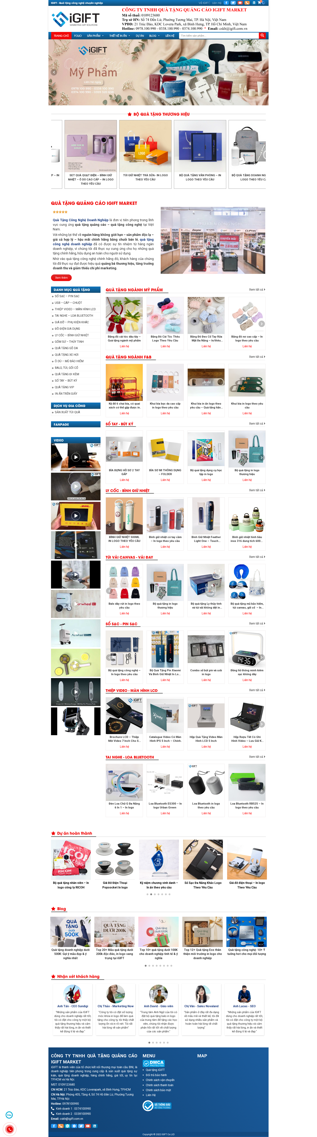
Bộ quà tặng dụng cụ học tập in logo (206, 472)
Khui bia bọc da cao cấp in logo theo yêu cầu (165, 405)
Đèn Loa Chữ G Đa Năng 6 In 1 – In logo (124, 805)
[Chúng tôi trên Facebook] (226, 3)
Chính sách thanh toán (159, 1085)
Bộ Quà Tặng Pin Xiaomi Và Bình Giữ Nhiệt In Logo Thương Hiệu (165, 672)
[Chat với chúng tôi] (9, 1115)
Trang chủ (61, 35)
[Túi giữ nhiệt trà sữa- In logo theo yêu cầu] (99, 146)
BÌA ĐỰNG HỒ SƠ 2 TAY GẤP (124, 472)
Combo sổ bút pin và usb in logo (206, 672)
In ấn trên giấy (66, 393)
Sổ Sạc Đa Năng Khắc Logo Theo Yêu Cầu (203, 885)
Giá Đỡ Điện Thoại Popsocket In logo (115, 885)
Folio (78, 35)
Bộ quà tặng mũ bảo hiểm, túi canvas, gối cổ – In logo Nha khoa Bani (247, 606)
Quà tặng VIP (64, 387)
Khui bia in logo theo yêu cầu (247, 405)
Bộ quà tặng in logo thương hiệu (247, 472)
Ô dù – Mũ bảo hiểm (69, 361)
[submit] (262, 35)
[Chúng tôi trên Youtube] (240, 3)
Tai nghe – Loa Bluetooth (74, 315)
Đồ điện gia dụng (67, 328)
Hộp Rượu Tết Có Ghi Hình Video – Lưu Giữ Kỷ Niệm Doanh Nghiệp (247, 739)
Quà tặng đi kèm (67, 374)
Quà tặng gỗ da (66, 348)
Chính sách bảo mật (158, 1090)
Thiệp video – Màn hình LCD (75, 309)
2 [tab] (158, 102)
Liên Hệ (216, 2)
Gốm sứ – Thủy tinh (69, 341)
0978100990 (70, 1103)
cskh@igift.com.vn (71, 1118)
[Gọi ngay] (247, 3)
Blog (152, 35)
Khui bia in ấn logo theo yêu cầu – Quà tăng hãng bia (206, 406)
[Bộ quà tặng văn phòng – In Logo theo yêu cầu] (153, 146)
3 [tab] (162, 102)
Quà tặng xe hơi (67, 354)
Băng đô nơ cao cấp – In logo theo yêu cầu (247, 338)
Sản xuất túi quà (67, 412)
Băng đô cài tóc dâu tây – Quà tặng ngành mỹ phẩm (124, 338)
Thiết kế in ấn (118, 35)
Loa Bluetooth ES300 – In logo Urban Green (165, 805)
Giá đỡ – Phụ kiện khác (72, 322)
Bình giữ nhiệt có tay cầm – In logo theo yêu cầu (165, 539)
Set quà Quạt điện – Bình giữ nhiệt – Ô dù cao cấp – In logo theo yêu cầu (263, 179)
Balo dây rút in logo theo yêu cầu (124, 605)
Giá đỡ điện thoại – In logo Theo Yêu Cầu (247, 885)
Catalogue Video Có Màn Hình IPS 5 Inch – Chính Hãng (165, 739)
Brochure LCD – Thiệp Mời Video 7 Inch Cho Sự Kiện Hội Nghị (124, 739)
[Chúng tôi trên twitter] (233, 3)
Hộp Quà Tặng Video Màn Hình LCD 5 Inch (206, 739)
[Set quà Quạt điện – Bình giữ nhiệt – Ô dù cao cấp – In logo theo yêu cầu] (263, 146)
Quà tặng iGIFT (155, 1070)
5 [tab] (162, 894)
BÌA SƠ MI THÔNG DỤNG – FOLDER (165, 472)
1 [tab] (155, 102)
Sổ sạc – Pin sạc (67, 296)
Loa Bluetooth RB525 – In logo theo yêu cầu (247, 805)
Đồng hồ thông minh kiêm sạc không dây (247, 672)
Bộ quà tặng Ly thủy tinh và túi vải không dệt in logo (206, 606)
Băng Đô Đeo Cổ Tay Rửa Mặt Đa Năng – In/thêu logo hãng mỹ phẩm (206, 339)
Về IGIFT (204, 2)
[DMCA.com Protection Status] (167, 1063)
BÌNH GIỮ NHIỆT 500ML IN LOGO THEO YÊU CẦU (124, 539)
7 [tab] (169, 894)
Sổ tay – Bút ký (66, 380)
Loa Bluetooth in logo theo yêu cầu (206, 805)
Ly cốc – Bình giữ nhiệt (72, 335)
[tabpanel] (158, 72)
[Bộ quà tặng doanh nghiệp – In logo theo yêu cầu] (208, 146)
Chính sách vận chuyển (160, 1080)
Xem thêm (61, 277)
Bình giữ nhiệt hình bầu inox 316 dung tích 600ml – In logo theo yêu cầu (247, 539)
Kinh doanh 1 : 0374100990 (73, 1108)
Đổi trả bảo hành (156, 1075)
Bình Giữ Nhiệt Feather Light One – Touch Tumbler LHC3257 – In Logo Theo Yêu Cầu (206, 539)
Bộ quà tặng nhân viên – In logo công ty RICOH (71, 885)
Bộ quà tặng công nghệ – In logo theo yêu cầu (124, 672)
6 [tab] (166, 894)
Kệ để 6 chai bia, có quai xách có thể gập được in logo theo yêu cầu (124, 406)
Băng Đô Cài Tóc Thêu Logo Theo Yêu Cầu (165, 338)
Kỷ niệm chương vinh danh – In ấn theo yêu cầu (159, 885)
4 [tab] (158, 894)
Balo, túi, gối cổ (66, 368)
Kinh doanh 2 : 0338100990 (73, 1114)
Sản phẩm (93, 35)
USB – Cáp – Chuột (68, 303)
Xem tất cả (256, 289)
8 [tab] (171, 966)
